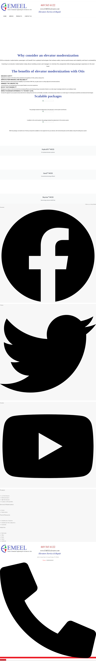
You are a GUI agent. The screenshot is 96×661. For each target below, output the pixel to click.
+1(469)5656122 (49, 560)
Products (19, 16)
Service (11, 16)
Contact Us (28, 16)
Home (4, 16)
